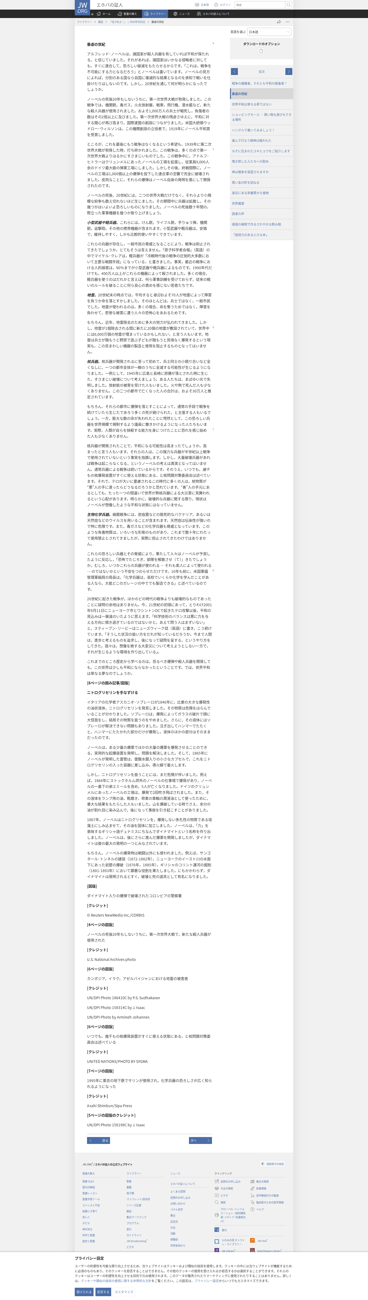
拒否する (103, 1291)
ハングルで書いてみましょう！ (253, 130)
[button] (127, 14)
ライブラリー (84, 22)
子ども (86, 1223)
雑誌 (100, 22)
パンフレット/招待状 (138, 1199)
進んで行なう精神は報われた (251, 140)
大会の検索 (223, 1189)
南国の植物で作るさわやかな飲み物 (256, 224)
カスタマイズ (124, 1291)
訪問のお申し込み (180, 1197)
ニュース (175, 1173)
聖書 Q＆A (88, 1181)
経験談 (174, 1239)
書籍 (129, 1187)
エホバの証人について (182, 1184)
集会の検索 (259, 1182)
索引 (129, 1229)
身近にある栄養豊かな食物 (250, 192)
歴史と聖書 (88, 1241)
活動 (172, 1233)
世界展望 (238, 203)
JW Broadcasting (137, 1241)
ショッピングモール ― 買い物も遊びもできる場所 (262, 117)
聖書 (129, 1181)
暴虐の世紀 (239, 93)
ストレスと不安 (91, 1205)
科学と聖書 (88, 1235)
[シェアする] (279, 22)
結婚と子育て (89, 1211)
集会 (172, 1215)
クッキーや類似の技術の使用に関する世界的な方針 (116, 1280)
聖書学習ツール (91, 1199)
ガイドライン (134, 1235)
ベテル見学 (176, 1209)
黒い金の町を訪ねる (246, 182)
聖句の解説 (88, 1187)
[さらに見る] (287, 22)
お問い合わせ (177, 1203)
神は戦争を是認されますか (250, 171)
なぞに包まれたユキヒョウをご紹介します (261, 151)
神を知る (87, 1229)
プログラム (133, 1223)
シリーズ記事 (134, 1205)
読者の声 (238, 213)
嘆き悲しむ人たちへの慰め (250, 161)
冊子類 (130, 1193)
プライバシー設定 (206, 1280)
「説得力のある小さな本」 (250, 234)
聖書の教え (88, 1173)
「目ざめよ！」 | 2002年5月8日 (127, 22)
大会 (172, 1227)
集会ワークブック (136, 1217)
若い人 (86, 1217)
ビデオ (130, 1247)
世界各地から (177, 1245)
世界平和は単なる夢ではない (252, 104)
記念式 (174, 1221)
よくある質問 (177, 1191)
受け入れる (84, 1291)
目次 (262, 71)
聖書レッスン (89, 1193)
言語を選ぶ (238, 31)
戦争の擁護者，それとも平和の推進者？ (259, 83)
